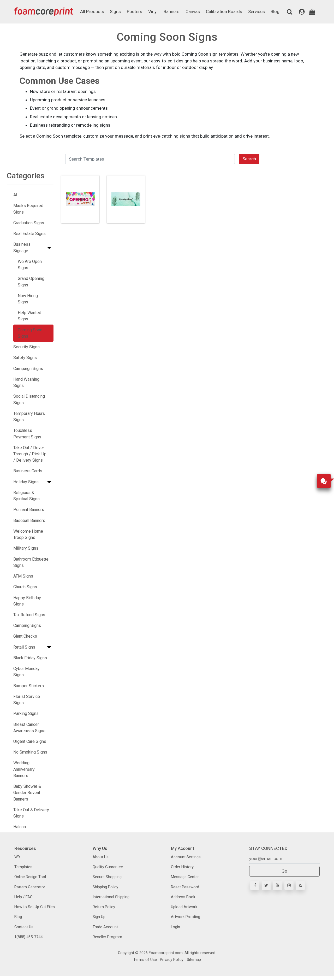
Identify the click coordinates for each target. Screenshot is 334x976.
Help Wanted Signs (29, 315)
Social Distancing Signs (29, 399)
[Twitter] (266, 885)
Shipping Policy (105, 887)
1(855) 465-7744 (28, 936)
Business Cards (27, 470)
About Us (101, 857)
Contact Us (23, 927)
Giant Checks (25, 636)
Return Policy (104, 906)
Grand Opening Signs (31, 281)
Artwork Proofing (185, 916)
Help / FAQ (23, 897)
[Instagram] (289, 885)
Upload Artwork (184, 906)
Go (284, 871)
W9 (17, 857)
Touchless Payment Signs (27, 433)
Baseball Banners (29, 520)
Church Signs (25, 586)
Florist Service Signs (26, 699)
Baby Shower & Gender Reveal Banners (27, 792)
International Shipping (111, 897)
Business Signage (22, 247)
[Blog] (300, 885)
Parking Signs (26, 713)
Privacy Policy (171, 959)
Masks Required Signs (28, 208)
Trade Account (105, 927)
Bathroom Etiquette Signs (31, 562)
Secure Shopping (107, 876)
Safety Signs (25, 357)
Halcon (19, 826)
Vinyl (153, 11)
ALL (17, 194)
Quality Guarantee (108, 867)
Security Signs (26, 346)
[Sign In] (302, 11)
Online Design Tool (30, 876)
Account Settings (186, 857)
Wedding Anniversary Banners (24, 769)
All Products (92, 11)
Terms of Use (145, 959)
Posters (134, 11)
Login (175, 927)
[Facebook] (254, 885)
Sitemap (193, 959)
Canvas (193, 11)
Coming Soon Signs (30, 333)
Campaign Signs (28, 368)
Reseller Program (107, 936)
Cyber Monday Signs (26, 671)
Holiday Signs (26, 481)
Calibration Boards (224, 11)
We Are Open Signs (30, 264)
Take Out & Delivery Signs (31, 813)
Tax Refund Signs (29, 614)
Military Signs (25, 548)
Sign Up (99, 916)
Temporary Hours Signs (29, 416)
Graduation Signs (28, 222)
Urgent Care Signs (29, 741)
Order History (182, 867)
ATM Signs (23, 576)
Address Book (183, 897)
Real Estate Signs (29, 233)
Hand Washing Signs (26, 382)
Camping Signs (27, 625)
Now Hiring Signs (28, 298)
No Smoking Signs (30, 752)
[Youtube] (277, 885)
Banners (172, 11)
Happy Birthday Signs (27, 601)
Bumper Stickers (28, 685)
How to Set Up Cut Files (34, 906)
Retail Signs (24, 647)
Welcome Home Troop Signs (28, 534)
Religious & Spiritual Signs (26, 495)
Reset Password (185, 887)
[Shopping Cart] (312, 11)
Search (249, 158)
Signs (115, 11)
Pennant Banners (28, 509)
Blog (275, 11)
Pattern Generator (29, 887)
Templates (23, 867)
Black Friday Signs (30, 657)
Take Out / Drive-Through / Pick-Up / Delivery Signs (29, 454)
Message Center (185, 876)
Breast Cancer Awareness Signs (29, 727)
